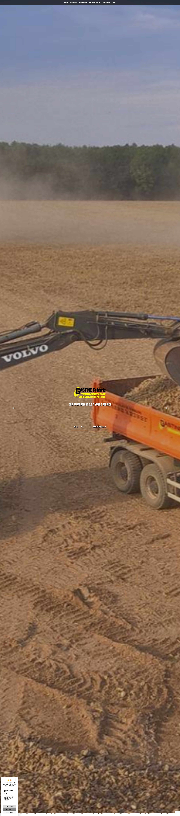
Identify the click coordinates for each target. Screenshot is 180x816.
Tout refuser (9, 809)
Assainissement (83, 2)
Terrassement (73, 2)
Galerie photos (106, 2)
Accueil (66, 2)
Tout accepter (9, 806)
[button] (13, 408)
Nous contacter (99, 427)
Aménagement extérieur (94, 2)
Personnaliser (9, 812)
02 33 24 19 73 (79, 427)
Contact (114, 2)
